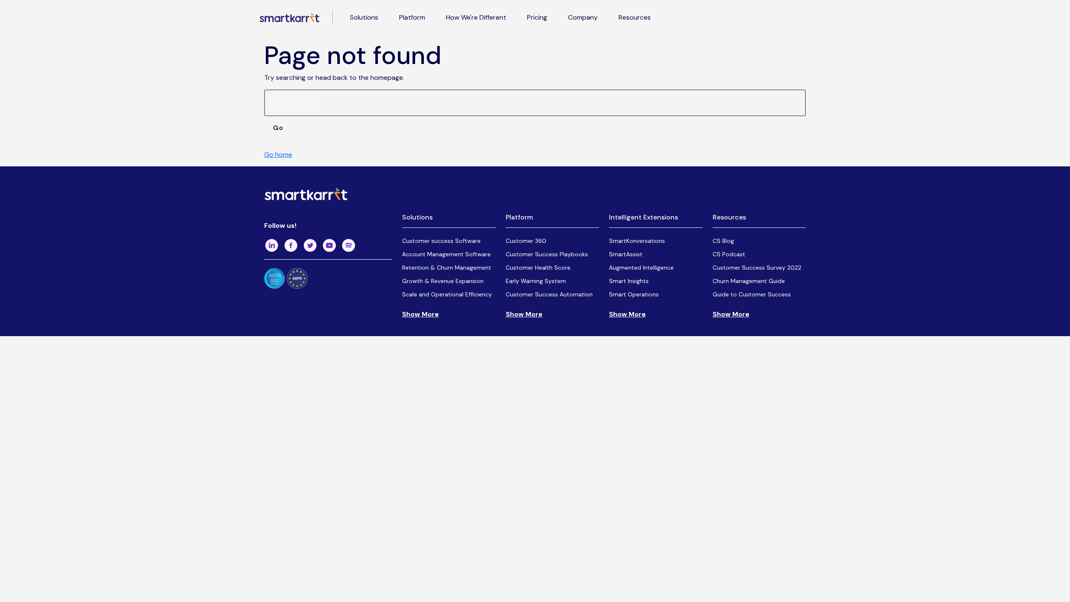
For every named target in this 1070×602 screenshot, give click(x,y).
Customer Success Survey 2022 (757, 267)
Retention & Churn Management (446, 267)
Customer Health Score (538, 267)
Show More (420, 314)
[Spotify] (348, 245)
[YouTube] (329, 245)
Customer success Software (441, 241)
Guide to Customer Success (752, 294)
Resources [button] (635, 17)
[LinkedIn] (271, 245)
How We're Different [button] (476, 17)
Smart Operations (634, 294)
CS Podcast (729, 254)
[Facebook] (290, 245)
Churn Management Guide (749, 281)
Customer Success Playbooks (547, 254)
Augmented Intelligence (641, 267)
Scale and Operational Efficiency (447, 294)
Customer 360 (526, 241)
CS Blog (723, 241)
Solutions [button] (364, 17)
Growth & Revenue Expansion (443, 281)
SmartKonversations (637, 241)
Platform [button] (412, 17)
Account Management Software (446, 254)
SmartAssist (625, 254)
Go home (278, 154)
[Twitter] (310, 245)
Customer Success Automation (549, 294)
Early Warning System (536, 281)
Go (278, 127)
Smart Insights (629, 281)
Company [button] (583, 17)
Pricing (537, 17)
